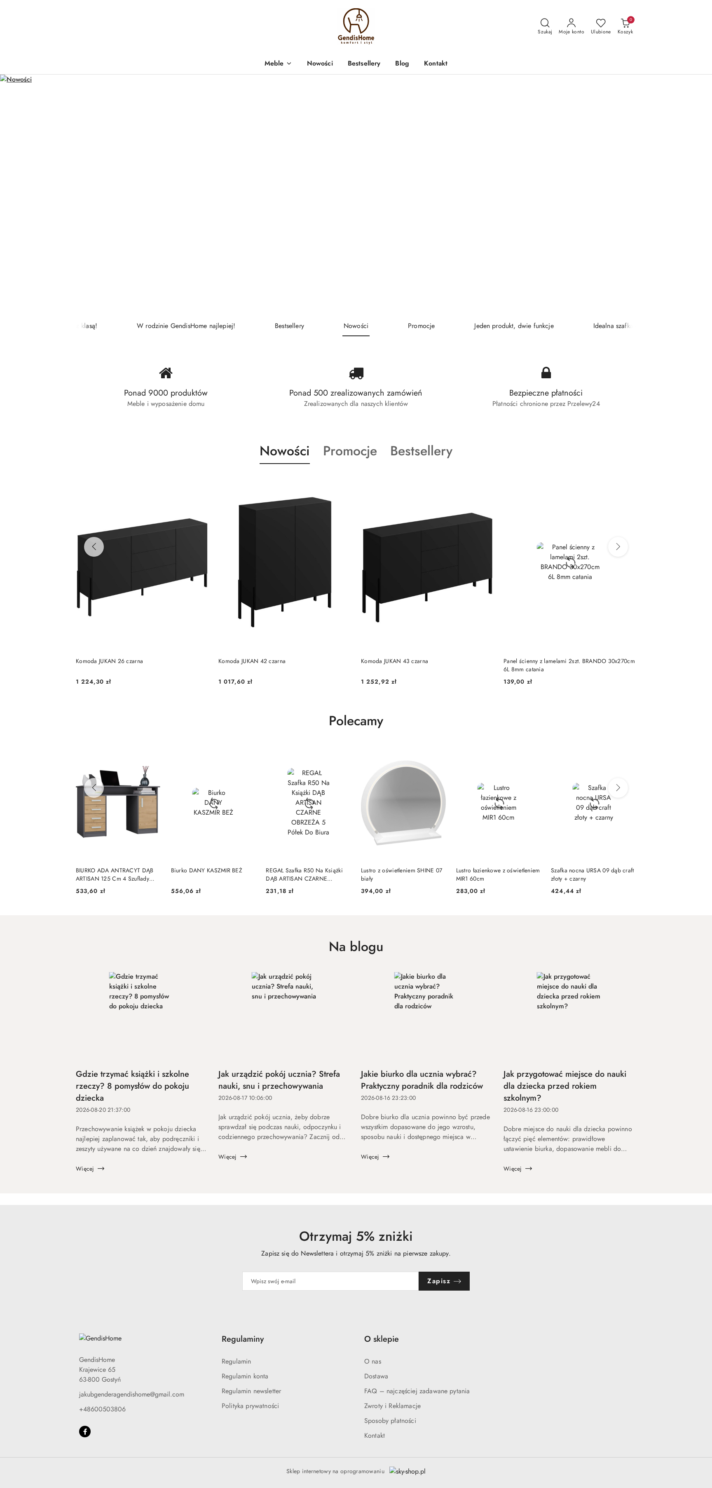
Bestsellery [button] (421, 450)
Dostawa (376, 1376)
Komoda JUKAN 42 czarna (109, 661)
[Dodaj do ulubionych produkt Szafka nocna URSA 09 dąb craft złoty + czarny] (627, 756)
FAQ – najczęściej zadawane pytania (417, 1391)
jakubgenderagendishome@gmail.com (131, 1394)
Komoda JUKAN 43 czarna (252, 661)
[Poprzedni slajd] (18, 195)
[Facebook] (85, 1431)
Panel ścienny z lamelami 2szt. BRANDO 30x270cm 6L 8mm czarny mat (569, 665)
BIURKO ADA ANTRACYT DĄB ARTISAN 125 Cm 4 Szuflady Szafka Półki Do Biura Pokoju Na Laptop (118, 874)
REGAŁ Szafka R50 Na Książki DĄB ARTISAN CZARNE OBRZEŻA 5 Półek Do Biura (304, 874)
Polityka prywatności (250, 1406)
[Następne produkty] (618, 546)
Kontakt (374, 1435)
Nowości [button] (285, 450)
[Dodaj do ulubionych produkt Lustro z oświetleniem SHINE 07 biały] (437, 756)
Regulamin (236, 1361)
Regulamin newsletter (251, 1391)
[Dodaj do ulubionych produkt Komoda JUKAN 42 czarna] (199, 483)
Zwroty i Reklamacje (392, 1406)
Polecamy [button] (356, 720)
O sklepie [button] (381, 1339)
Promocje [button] (350, 450)
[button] (278, 64)
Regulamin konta (245, 1376)
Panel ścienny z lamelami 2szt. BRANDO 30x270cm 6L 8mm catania (426, 665)
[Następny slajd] (694, 195)
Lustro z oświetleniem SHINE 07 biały (401, 874)
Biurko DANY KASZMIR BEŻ (206, 870)
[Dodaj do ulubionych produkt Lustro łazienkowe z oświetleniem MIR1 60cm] (531, 756)
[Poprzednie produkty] (94, 546)
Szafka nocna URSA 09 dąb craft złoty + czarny (592, 874)
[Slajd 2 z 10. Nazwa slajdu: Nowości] (356, 195)
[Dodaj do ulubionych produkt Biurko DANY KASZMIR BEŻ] (246, 756)
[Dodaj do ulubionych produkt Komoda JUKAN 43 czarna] (341, 483)
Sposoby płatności (390, 1420)
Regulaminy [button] (243, 1339)
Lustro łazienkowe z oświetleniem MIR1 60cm (498, 874)
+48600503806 (102, 1409)
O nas (372, 1361)
